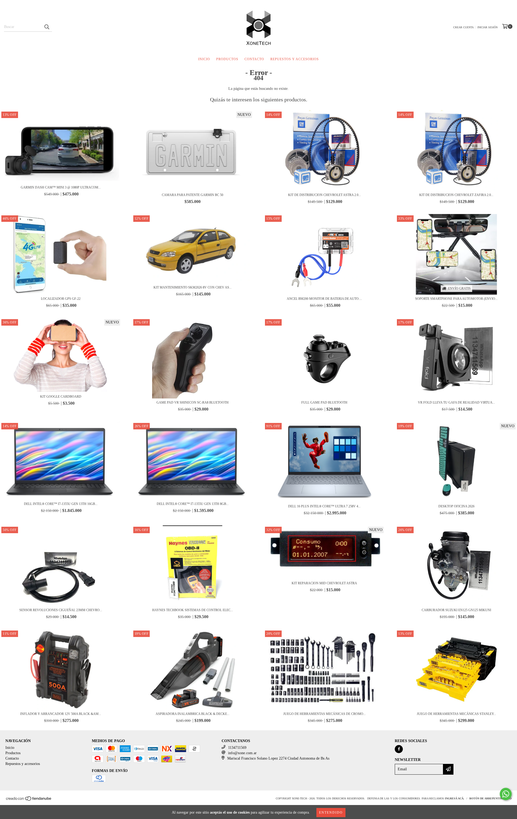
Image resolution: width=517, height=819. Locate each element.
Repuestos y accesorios (294, 59)
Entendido (331, 812)
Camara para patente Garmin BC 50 (192, 195)
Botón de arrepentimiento (490, 798)
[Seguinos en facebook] (399, 749)
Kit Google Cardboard (60, 396)
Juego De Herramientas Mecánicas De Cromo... (324, 714)
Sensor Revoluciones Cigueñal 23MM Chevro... (60, 610)
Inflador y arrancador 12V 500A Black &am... (60, 714)
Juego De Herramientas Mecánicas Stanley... (456, 714)
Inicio (204, 59)
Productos (227, 59)
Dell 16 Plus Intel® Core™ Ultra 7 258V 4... (324, 506)
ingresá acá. (454, 798)
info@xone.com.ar (242, 753)
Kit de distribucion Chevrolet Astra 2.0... (324, 195)
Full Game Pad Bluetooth (324, 402)
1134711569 (237, 748)
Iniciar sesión (487, 27)
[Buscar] (46, 27)
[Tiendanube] (29, 800)
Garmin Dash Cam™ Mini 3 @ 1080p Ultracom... (61, 187)
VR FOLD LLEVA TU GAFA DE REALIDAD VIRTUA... (456, 402)
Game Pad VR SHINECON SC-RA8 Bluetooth (192, 402)
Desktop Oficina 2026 (456, 506)
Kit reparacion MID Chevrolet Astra (324, 583)
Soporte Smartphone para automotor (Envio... (456, 299)
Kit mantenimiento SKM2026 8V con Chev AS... (192, 287)
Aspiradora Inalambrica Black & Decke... (192, 714)
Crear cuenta (463, 27)
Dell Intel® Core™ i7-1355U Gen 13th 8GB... (193, 504)
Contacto (254, 59)
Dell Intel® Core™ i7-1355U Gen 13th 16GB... (60, 504)
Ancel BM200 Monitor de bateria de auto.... (324, 299)
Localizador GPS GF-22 (61, 299)
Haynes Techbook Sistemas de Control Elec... (192, 610)
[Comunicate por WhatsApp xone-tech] (506, 794)
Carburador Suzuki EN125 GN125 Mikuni (456, 610)
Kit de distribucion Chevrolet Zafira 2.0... (456, 195)
